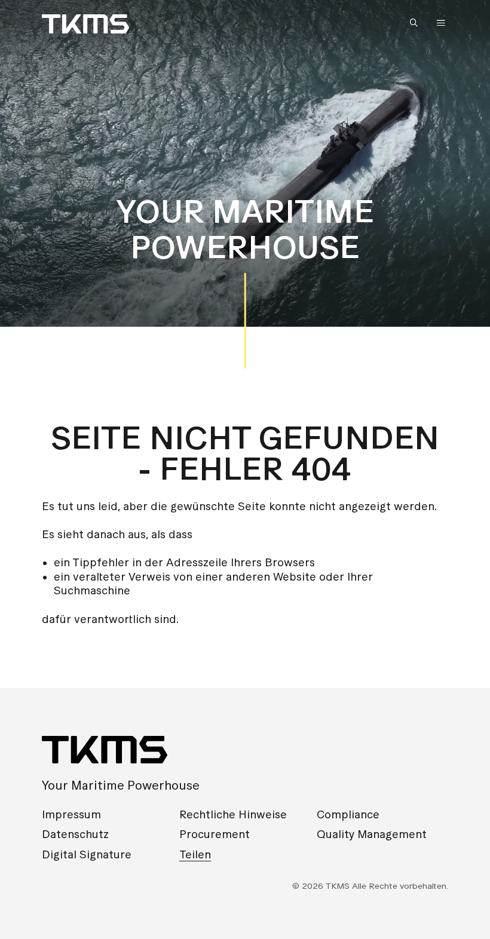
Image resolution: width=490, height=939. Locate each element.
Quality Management (372, 834)
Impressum (71, 814)
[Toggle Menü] (441, 23)
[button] (416, 24)
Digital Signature (86, 854)
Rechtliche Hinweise (233, 814)
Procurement (214, 834)
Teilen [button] (195, 854)
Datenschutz (75, 834)
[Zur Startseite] (85, 23)
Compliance (348, 814)
